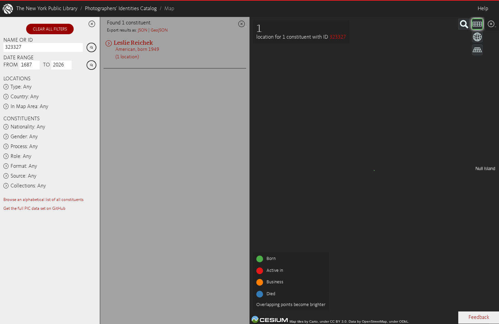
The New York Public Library (46, 9)
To (46, 65)
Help (483, 9)
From (10, 65)
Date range (18, 58)
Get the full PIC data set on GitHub (34, 208)
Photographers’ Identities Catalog (121, 9)
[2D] (477, 24)
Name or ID (18, 40)
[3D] (477, 37)
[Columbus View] (477, 49)
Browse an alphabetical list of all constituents (43, 200)
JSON (142, 30)
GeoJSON (159, 30)
